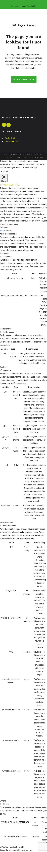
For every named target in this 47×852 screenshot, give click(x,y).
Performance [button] (5, 329)
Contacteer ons (11, 141)
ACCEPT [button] (4, 171)
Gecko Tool (10, 138)
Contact (14, 6)
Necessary (8, 230)
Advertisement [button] (6, 522)
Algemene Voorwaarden (15, 158)
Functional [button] (4, 253)
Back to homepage (23, 79)
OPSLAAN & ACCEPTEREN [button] (12, 847)
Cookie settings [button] (30, 167)
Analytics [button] (4, 367)
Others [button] (3, 801)
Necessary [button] (5, 227)
